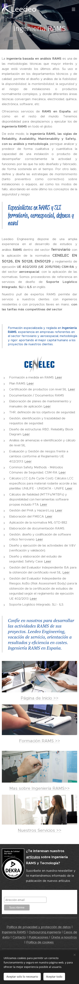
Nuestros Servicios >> (39, 830)
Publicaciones (39, 937)
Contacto (19, 937)
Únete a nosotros (64, 937)
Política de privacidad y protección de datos (39, 927)
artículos (33, 857)
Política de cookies (40, 942)
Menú (73, 9)
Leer (58, 377)
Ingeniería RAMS (14, 932)
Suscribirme (12, 893)
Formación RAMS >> (39, 740)
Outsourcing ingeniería (45, 932)
